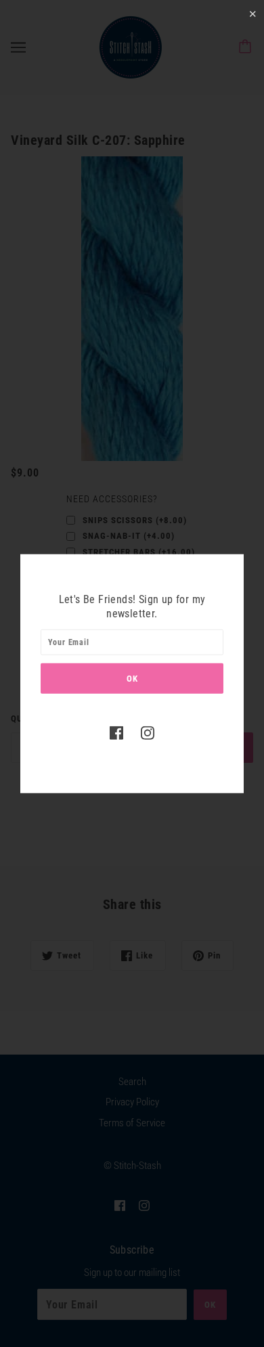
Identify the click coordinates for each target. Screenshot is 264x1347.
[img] (116, 733)
